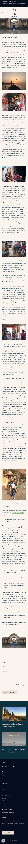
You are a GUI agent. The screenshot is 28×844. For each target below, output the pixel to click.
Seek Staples (5, 775)
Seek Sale (4, 778)
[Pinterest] (9, 766)
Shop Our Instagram (7, 781)
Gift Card (4, 783)
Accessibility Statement (8, 812)
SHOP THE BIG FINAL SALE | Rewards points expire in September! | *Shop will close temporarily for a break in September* (14, 3)
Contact (4, 806)
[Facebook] (2, 766)
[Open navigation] (2, 12)
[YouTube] (13, 766)
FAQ (3, 801)
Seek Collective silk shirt (18, 513)
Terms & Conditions (7, 809)
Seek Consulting (6, 795)
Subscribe (8, 832)
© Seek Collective (14, 840)
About (3, 792)
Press (3, 804)
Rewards (4, 798)
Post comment (9, 692)
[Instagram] (6, 766)
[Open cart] (26, 12)
